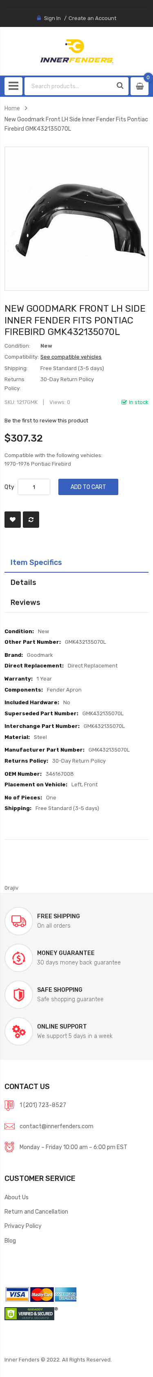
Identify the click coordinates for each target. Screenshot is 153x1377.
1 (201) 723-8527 (43, 1105)
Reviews (25, 602)
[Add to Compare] (31, 519)
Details (23, 582)
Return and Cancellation (36, 1211)
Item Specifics (36, 562)
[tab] (76, 562)
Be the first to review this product (46, 420)
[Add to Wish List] (12, 519)
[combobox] (68, 86)
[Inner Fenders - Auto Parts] (76, 51)
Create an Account (92, 18)
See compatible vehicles (71, 357)
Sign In (52, 18)
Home (12, 108)
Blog (10, 1240)
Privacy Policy (23, 1226)
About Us (16, 1197)
